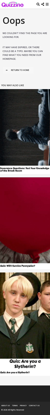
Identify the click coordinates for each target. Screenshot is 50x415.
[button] (38, 4)
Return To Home (20, 70)
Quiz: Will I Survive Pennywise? (17, 266)
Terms (15, 405)
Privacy (23, 405)
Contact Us (34, 405)
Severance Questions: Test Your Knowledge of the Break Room (24, 170)
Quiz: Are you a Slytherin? (14, 372)
